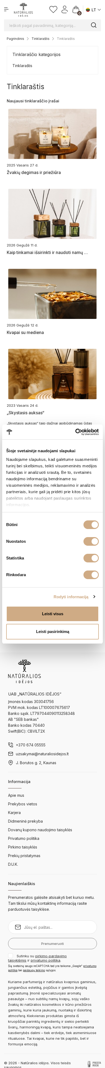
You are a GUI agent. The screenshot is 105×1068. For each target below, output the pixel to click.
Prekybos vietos (22, 804)
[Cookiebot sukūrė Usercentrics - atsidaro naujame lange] (75, 432)
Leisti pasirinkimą (52, 631)
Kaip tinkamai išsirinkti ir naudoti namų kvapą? (48, 252)
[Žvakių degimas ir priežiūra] (52, 134)
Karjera (14, 812)
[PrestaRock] (94, 1064)
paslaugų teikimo (34, 970)
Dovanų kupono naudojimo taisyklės (40, 829)
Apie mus (16, 795)
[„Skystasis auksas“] (52, 374)
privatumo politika (45, 960)
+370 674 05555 (31, 745)
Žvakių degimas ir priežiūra (34, 172)
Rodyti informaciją (71, 596)
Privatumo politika (23, 838)
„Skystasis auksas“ (25, 412)
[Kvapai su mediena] (52, 294)
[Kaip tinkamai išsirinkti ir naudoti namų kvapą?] (52, 214)
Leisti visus (52, 613)
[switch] (91, 541)
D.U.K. (13, 864)
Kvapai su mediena (25, 332)
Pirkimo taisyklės (22, 847)
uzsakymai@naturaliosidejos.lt (42, 754)
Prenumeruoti (52, 943)
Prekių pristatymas (24, 855)
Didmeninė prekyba (25, 821)
